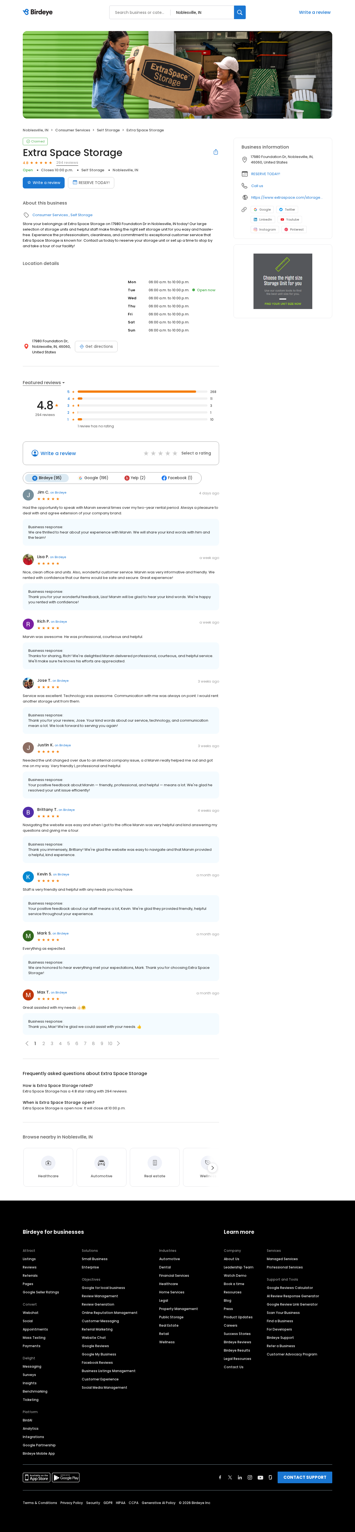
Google (265, 209)
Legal (163, 1300)
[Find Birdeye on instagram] (250, 1477)
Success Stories (237, 1333)
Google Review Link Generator (292, 1304)
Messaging (32, 1366)
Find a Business (280, 1321)
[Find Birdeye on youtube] (260, 1477)
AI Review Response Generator (293, 1296)
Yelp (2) (138, 478)
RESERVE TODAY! (94, 182)
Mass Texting (34, 1337)
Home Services (171, 1292)
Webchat (31, 1312)
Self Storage (108, 130)
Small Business (95, 1259)
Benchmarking (35, 1391)
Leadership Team (238, 1267)
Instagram (267, 229)
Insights (30, 1383)
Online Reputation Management (110, 1312)
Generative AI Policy (159, 1502)
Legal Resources (237, 1358)
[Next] (212, 1168)
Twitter (290, 209)
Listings (29, 1259)
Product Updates (238, 1317)
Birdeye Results (237, 1350)
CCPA (133, 1502)
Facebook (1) (180, 478)
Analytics (31, 1428)
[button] (118, 1043)
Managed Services (282, 1259)
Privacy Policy (71, 1502)
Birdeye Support (280, 1337)
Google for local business (103, 1287)
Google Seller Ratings (41, 1292)
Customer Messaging (100, 1321)
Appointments (35, 1329)
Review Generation (98, 1304)
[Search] (240, 12)
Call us (257, 185)
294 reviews (67, 162)
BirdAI (27, 1420)
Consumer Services (72, 130)
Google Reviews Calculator (290, 1287)
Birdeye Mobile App (39, 1453)
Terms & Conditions (40, 1502)
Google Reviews (95, 1346)
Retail (164, 1333)
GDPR (108, 1502)
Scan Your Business (283, 1312)
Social (28, 1321)
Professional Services (285, 1267)
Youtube (292, 219)
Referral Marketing (97, 1329)
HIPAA (120, 1502)
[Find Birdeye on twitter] (230, 1477)
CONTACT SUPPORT (304, 1477)
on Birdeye (58, 492)
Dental (165, 1267)
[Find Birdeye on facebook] (220, 1477)
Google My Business (99, 1354)
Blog (227, 1300)
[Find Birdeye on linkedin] (240, 1477)
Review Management (100, 1296)
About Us (231, 1259)
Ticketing (31, 1399)
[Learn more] (282, 281)
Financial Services (174, 1275)
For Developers (279, 1329)
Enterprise (90, 1267)
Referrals (30, 1275)
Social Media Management (104, 1387)
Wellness (167, 1342)
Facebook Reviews (97, 1362)
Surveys (29, 1374)
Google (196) (96, 478)
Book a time (234, 1283)
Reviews (30, 1267)
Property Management (178, 1308)
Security (93, 1502)
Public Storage (171, 1317)
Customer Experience (100, 1379)
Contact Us (234, 1367)
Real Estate (169, 1325)
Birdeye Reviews (237, 1342)
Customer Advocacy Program (292, 1354)
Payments (31, 1346)
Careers (230, 1325)
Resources (233, 1292)
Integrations (33, 1436)
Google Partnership (39, 1445)
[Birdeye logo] (39, 12)
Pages (28, 1283)
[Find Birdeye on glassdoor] (270, 1477)
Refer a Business (281, 1346)
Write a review (315, 12)
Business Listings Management (109, 1370)
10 (110, 1043)
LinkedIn (265, 219)
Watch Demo (235, 1275)
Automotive (169, 1259)
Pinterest (297, 229)
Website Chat (94, 1337)
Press (228, 1308)
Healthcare (168, 1283)
